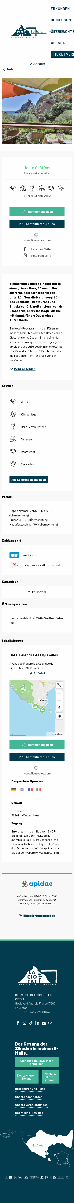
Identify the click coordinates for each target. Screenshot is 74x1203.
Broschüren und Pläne (30, 1088)
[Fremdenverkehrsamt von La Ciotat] (23, 31)
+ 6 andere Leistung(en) (37, 195)
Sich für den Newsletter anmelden (36, 1062)
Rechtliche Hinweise (29, 1112)
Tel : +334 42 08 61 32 (37, 1012)
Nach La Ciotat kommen (50, 1077)
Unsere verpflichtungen (31, 1104)
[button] (38, 31)
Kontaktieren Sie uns (26, 1077)
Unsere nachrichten (29, 1096)
